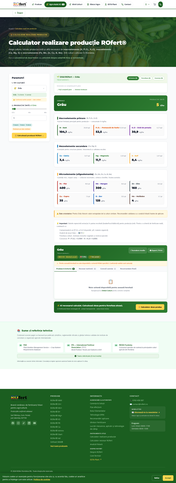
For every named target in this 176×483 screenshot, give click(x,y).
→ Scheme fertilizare (80, 89)
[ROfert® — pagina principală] (19, 398)
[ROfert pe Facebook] (13, 423)
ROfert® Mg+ (56, 415)
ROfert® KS (55, 419)
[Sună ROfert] (160, 4)
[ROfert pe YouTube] (34, 423)
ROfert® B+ (55, 411)
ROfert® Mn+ (56, 408)
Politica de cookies (41, 479)
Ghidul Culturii (107, 291)
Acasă (11, 29)
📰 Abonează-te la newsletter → (146, 412)
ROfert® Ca (55, 427)
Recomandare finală (128, 269)
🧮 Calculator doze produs (150, 307)
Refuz (156, 478)
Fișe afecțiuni (96, 407)
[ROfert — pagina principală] (20, 4)
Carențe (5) (159, 78)
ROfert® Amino (57, 430)
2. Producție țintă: (24, 105)
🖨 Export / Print (156, 250)
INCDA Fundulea (125, 345)
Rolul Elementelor (97, 411)
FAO (25, 345)
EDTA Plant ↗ (96, 459)
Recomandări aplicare (99, 418)
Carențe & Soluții (97, 403)
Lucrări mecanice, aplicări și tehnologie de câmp (107, 427)
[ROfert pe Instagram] (18, 423)
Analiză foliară (96, 444)
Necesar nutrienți (87, 269)
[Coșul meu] (155, 4)
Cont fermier (95, 456)
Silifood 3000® (56, 442)
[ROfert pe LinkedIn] (29, 423)
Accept (168, 478)
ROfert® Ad (55, 438)
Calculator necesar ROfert (101, 440)
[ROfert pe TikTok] (24, 423)
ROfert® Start (56, 434)
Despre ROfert (96, 452)
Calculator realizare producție (103, 436)
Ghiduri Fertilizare (98, 422)
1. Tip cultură (18, 83)
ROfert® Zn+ (55, 404)
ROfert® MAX (56, 400)
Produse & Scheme (65, 269)
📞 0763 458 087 (137, 400)
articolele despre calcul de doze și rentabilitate (62, 58)
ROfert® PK (55, 423)
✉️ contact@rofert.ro (139, 404)
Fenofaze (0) (145, 78)
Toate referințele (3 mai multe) (88, 356)
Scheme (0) (133, 78)
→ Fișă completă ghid (64, 89)
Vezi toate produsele (59, 446)
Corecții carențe (107, 269)
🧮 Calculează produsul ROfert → (29, 136)
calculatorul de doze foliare (26, 58)
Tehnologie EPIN (97, 415)
